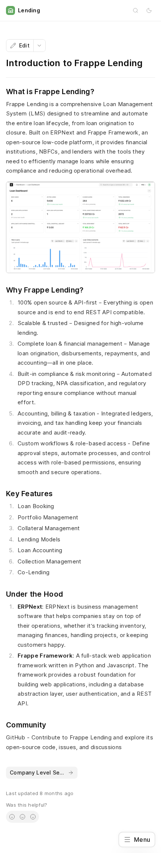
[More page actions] (39, 46)
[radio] (12, 817)
